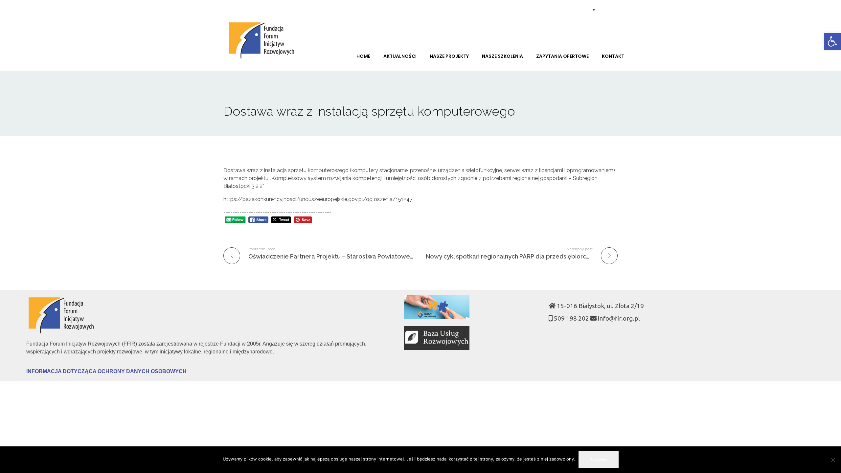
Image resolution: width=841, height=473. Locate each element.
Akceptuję (598, 459)
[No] (833, 460)
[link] (832, 41)
